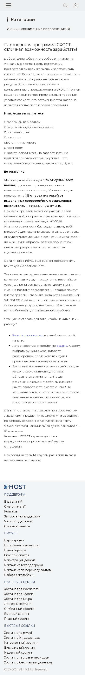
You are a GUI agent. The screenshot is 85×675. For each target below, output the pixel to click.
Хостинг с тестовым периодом (26, 657)
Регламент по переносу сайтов (27, 570)
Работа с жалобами (18, 575)
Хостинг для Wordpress (21, 589)
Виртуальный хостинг (20, 647)
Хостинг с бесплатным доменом (28, 662)
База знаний (13, 501)
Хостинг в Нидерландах (22, 637)
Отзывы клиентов (17, 526)
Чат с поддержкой (18, 521)
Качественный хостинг (21, 642)
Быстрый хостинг (17, 613)
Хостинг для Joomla (18, 594)
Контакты (11, 511)
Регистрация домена (19, 560)
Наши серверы (15, 550)
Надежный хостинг (18, 652)
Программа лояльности (21, 545)
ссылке (62, 346)
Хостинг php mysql (18, 632)
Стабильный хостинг (19, 608)
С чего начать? (15, 506)
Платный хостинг (16, 618)
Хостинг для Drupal (18, 598)
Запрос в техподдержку (22, 516)
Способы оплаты (16, 555)
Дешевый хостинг (17, 603)
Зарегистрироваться (27, 335)
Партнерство (14, 540)
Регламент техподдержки (23, 565)
